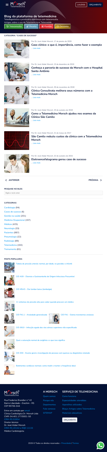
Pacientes (8, 232)
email (27, 410)
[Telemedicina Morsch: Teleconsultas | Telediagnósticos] (18, 5)
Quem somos (49, 396)
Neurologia (9, 228)
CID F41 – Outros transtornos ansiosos (77, 314)
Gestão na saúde (12, 215)
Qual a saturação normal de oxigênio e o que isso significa (40, 340)
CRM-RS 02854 (12, 419)
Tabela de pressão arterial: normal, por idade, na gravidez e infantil (44, 263)
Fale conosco (49, 408)
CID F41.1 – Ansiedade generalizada (31, 314)
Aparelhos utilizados (72, 404)
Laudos (81, 4)
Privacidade (66, 443)
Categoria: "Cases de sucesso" (20, 35)
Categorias (10, 202)
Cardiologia (9, 207)
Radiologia (9, 240)
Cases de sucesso (12, 211)
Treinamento (10, 249)
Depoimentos (49, 404)
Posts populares (13, 259)
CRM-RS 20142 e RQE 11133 (18, 428)
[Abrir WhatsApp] (100, 445)
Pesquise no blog (13, 189)
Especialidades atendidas (74, 400)
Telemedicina (10, 245)
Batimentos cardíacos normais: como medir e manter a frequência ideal (46, 365)
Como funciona (69, 396)
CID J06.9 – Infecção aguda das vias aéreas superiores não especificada (46, 327)
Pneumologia (10, 236)
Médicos (8, 224)
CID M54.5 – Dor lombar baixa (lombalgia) (34, 289)
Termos (76, 443)
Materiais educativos (72, 413)
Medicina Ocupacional (14, 220)
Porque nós (48, 400)
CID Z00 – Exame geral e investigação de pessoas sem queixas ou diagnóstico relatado (53, 353)
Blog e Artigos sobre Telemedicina (78, 408)
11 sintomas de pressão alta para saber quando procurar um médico (45, 302)
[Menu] (7, 5)
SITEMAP (47, 413)
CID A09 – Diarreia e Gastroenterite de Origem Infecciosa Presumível (45, 276)
